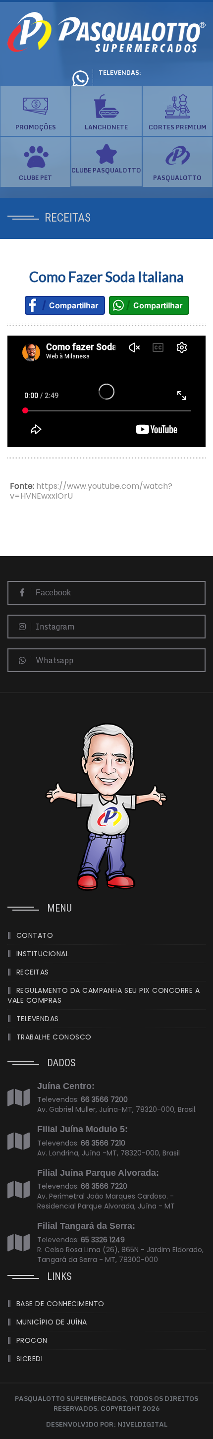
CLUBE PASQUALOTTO (106, 170)
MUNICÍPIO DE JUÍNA (51, 1322)
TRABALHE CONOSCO (54, 1037)
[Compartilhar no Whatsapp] (149, 304)
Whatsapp (53, 660)
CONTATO (34, 935)
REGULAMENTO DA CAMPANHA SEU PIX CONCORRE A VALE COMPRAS (103, 995)
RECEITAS (32, 972)
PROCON (32, 1340)
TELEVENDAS (37, 1019)
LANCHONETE (106, 127)
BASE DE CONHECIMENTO (60, 1304)
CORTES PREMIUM (178, 127)
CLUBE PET (35, 177)
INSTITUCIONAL (42, 954)
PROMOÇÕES (35, 127)
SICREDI (29, 1359)
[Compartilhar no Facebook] (65, 304)
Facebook (52, 592)
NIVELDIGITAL (142, 1424)
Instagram (54, 626)
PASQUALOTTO (177, 177)
